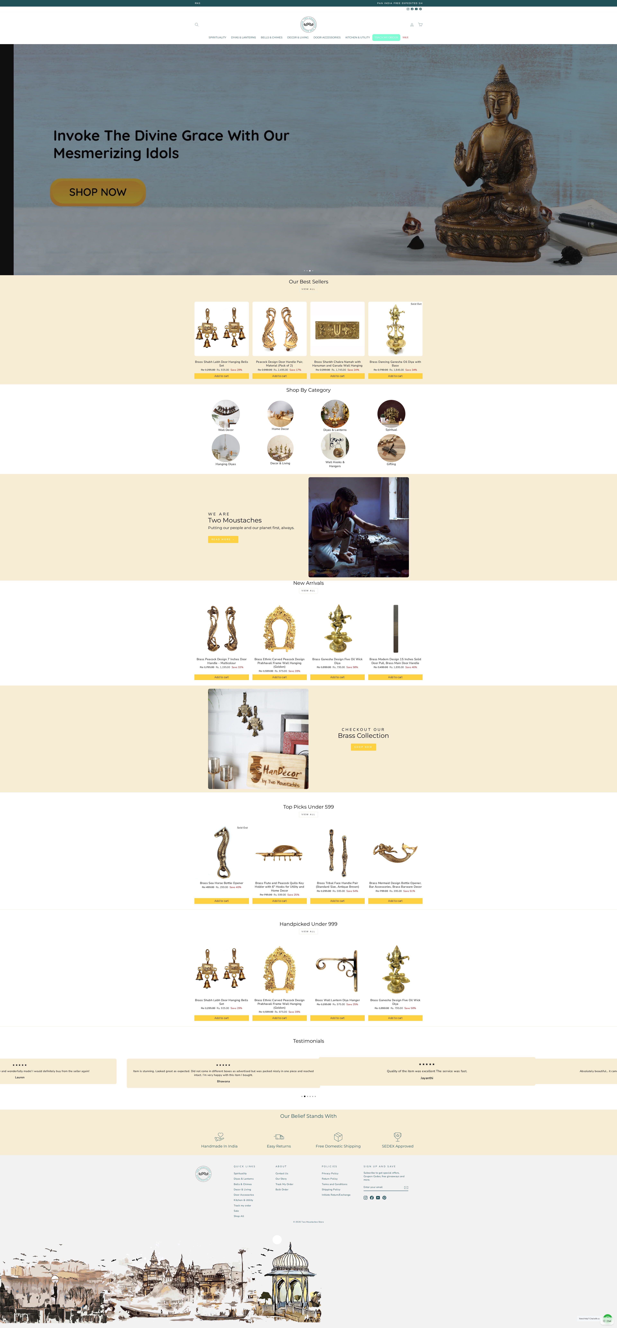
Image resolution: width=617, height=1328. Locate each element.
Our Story (281, 1174)
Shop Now (363, 747)
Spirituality (217, 37)
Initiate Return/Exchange (336, 1190)
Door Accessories (327, 37)
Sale (405, 37)
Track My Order (284, 1180)
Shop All (239, 1212)
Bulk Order (282, 1185)
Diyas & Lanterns (243, 37)
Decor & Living (298, 37)
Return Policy (330, 1174)
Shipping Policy (331, 1185)
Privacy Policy (330, 1169)
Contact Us (282, 1169)
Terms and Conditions (334, 1180)
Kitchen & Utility (357, 37)
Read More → (223, 539)
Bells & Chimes (271, 37)
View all (308, 289)
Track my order (386, 37)
